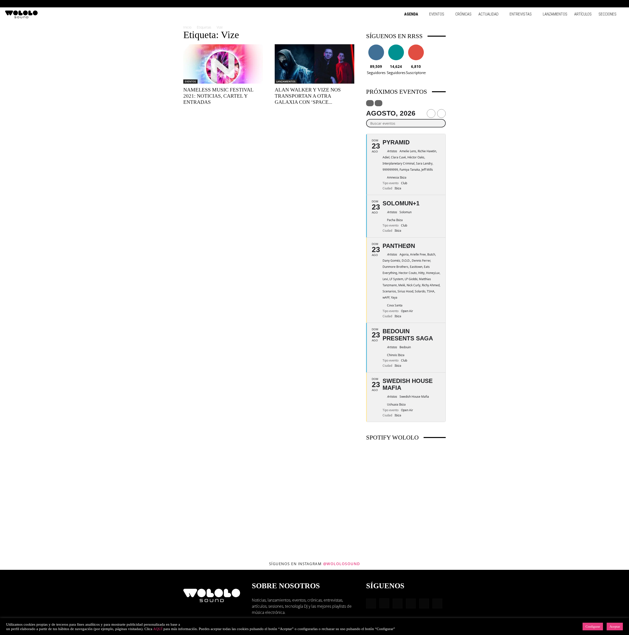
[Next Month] (441, 113)
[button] (572, 3)
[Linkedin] (596, 3)
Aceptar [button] (615, 626)
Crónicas (463, 14)
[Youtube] (620, 3)
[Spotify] (604, 3)
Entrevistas (521, 14)
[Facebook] (580, 3)
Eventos (436, 14)
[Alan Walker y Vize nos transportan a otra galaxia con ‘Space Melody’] (314, 64)
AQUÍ (157, 629)
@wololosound (341, 563)
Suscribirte (416, 46)
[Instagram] (588, 3)
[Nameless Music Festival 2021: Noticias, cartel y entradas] (223, 64)
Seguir (376, 46)
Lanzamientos (555, 14)
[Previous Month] (431, 113)
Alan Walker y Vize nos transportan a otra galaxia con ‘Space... (308, 96)
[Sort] (378, 103)
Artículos (583, 14)
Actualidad (488, 14)
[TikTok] (612, 3)
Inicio (187, 27)
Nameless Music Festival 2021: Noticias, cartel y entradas (218, 96)
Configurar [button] (593, 626)
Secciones (607, 14)
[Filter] (370, 103)
